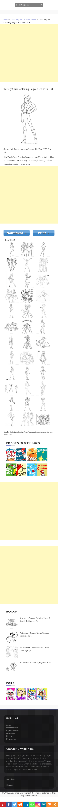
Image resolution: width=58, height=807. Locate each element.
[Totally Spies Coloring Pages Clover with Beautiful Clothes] (43, 373)
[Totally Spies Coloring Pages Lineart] (27, 296)
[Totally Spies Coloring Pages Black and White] (43, 419)
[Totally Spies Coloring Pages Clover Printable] (11, 249)
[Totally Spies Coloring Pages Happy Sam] (27, 265)
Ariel (8, 725)
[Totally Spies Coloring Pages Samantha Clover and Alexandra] (27, 326)
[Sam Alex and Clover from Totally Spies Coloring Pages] (27, 249)
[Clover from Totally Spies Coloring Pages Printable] (43, 249)
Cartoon (49, 432)
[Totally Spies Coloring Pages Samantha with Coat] (27, 404)
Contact (9, 785)
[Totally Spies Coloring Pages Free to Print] (11, 388)
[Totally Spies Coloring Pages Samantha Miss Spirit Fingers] (43, 296)
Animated (36, 432)
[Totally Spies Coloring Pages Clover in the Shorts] (11, 373)
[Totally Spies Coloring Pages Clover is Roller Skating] (11, 280)
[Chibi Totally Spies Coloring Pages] (11, 326)
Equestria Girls (12, 730)
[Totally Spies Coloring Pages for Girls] (11, 296)
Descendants (12, 727)
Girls (10, 434)
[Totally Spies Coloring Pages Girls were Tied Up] (27, 342)
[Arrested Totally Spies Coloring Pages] (43, 280)
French (6, 434)
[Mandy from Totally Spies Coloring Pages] (11, 357)
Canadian (43, 432)
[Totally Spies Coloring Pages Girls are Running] (11, 265)
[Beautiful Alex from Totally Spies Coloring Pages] (43, 357)
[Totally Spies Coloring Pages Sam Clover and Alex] (43, 342)
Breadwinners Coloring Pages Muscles (35, 662)
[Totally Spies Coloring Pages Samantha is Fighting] (11, 419)
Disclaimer (10, 779)
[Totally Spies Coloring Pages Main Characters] (27, 311)
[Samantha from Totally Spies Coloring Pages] (11, 404)
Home (6, 19)
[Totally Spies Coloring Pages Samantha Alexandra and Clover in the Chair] (27, 357)
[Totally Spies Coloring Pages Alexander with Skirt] (27, 373)
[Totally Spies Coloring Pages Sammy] (43, 388)
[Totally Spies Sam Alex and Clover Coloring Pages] (27, 419)
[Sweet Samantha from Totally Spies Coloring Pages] (11, 311)
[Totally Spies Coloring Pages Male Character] (11, 342)
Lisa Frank (10, 733)
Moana (9, 736)
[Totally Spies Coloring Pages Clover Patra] (43, 404)
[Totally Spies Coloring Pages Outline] (43, 265)
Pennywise (11, 739)
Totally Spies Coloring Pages (23, 19)
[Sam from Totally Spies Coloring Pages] (27, 388)
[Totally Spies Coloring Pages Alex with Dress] (27, 280)
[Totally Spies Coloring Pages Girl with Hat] (43, 326)
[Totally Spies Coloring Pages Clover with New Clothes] (43, 311)
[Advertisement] (29, 53)
